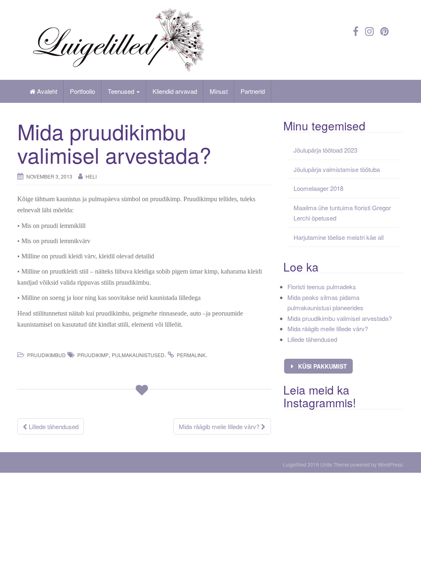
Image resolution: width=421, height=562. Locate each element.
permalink (191, 354)
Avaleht (46, 91)
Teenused (122, 91)
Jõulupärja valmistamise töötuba (337, 169)
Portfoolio (82, 91)
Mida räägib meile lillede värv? (220, 426)
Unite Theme (334, 464)
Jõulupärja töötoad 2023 (325, 150)
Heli (91, 176)
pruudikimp (93, 354)
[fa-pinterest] (384, 30)
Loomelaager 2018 (318, 188)
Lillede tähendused (53, 426)
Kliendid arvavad (175, 91)
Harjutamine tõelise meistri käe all (339, 237)
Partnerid (253, 91)
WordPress (390, 464)
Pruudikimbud (46, 354)
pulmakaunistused (138, 354)
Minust (219, 91)
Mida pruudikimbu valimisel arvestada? (339, 318)
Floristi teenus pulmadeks (321, 286)
